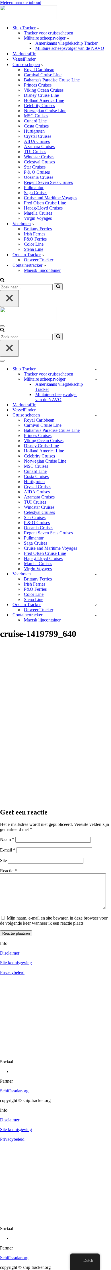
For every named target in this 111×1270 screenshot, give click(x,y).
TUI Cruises (35, 151)
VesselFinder (24, 59)
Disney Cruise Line (41, 95)
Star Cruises (35, 167)
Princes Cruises (38, 85)
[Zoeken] (2, 280)
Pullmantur (34, 187)
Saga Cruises (35, 192)
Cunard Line (35, 120)
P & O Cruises (37, 172)
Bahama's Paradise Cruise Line (52, 79)
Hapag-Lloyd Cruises (43, 208)
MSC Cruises (36, 115)
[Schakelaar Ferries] (95, 574)
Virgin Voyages (38, 218)
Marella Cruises (38, 213)
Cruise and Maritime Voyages (50, 197)
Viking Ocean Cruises (43, 90)
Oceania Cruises (38, 177)
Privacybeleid (12, 972)
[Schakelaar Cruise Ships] (95, 415)
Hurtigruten (34, 131)
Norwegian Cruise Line (45, 110)
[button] (38, 27)
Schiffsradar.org (14, 1090)
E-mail (7, 850)
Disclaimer (9, 953)
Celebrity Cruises (39, 105)
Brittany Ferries (38, 228)
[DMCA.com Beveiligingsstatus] (55, 1052)
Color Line (34, 244)
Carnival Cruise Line (42, 74)
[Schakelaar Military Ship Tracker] (95, 379)
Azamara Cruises (39, 146)
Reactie (8, 870)
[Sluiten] (9, 298)
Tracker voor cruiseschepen (48, 32)
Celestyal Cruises (39, 161)
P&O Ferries (35, 239)
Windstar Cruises (39, 156)
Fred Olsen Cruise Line (45, 202)
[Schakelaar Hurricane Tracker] (95, 604)
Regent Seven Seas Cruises (48, 182)
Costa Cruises (36, 126)
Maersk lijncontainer (42, 270)
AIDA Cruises (37, 141)
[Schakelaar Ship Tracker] (95, 369)
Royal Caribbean (39, 69)
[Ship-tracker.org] (28, 17)
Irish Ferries (34, 233)
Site (3, 860)
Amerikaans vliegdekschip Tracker (66, 43)
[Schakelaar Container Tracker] (95, 615)
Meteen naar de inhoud (20, 2)
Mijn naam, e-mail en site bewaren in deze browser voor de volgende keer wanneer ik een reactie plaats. (54, 921)
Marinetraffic (24, 53)
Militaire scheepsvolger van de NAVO (69, 48)
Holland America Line (44, 100)
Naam (7, 839)
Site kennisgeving (16, 962)
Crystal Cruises (37, 136)
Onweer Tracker (38, 259)
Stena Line (33, 249)
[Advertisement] (55, 744)
